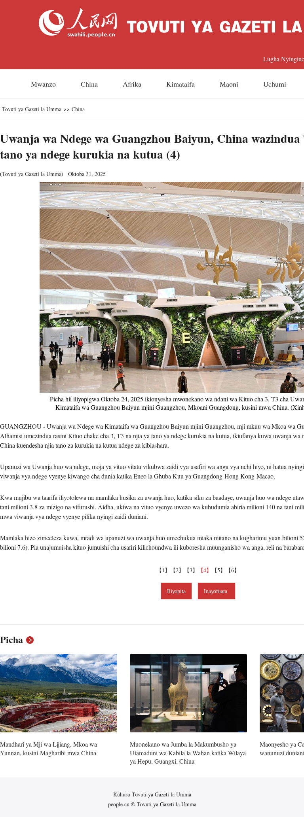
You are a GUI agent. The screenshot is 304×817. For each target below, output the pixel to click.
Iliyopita (176, 591)
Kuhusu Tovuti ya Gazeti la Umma (152, 794)
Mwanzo (43, 84)
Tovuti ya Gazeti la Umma (31, 109)
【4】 (205, 570)
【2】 (177, 570)
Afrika (132, 84)
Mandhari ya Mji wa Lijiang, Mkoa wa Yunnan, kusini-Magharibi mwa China (48, 748)
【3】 (191, 570)
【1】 (163, 570)
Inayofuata (216, 591)
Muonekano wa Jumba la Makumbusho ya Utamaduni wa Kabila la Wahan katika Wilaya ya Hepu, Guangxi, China (188, 752)
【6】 (232, 570)
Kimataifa (180, 84)
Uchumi (274, 84)
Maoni (229, 84)
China (89, 84)
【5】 (219, 570)
